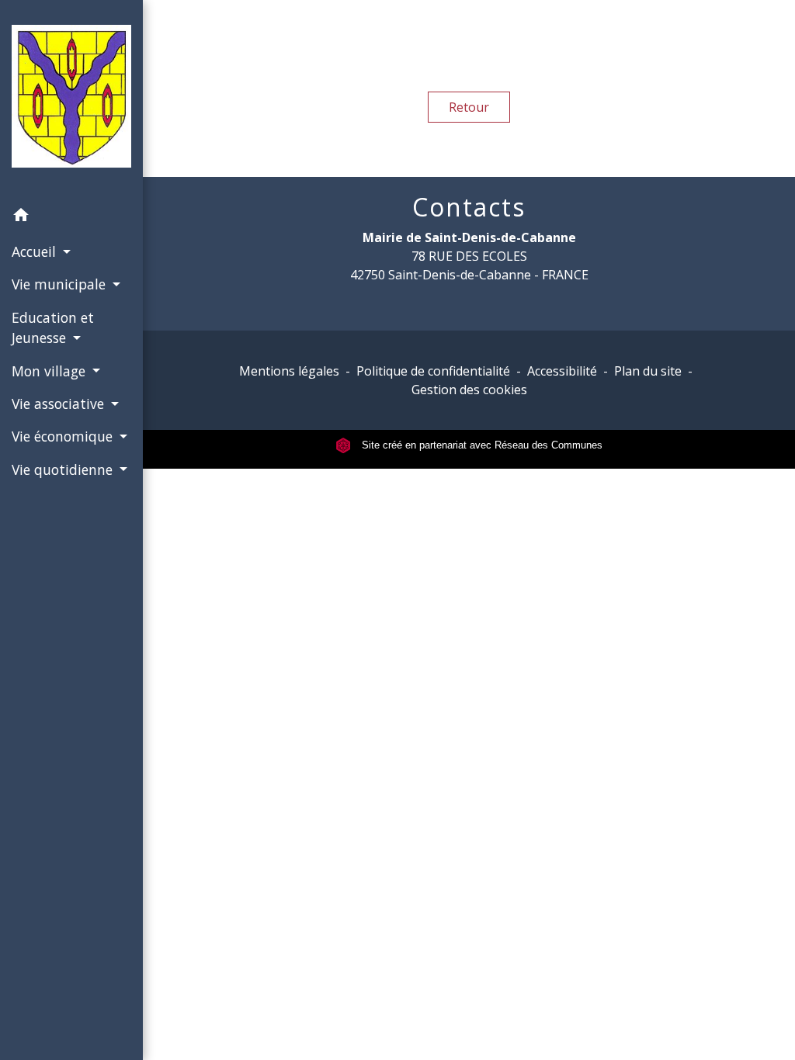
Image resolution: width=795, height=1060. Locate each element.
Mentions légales (289, 370)
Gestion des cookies (469, 389)
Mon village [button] (50, 371)
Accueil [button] (36, 251)
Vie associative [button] (60, 403)
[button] (71, 217)
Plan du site (648, 370)
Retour (469, 107)
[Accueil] (71, 99)
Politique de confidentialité (433, 370)
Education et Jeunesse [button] (53, 327)
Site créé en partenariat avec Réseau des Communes (480, 445)
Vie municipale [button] (60, 284)
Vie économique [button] (64, 436)
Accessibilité (562, 370)
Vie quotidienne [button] (64, 469)
